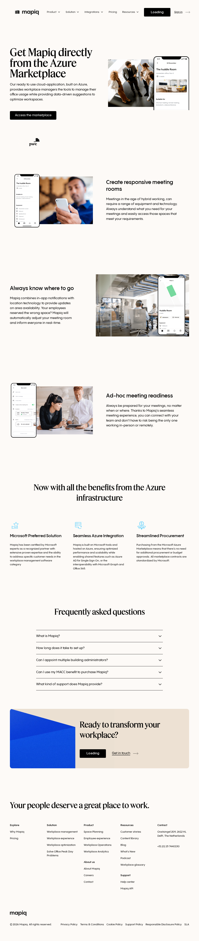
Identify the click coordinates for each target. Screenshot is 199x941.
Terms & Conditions (92, 924)
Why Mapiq (17, 831)
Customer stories (130, 831)
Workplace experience (60, 838)
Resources (127, 825)
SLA (186, 924)
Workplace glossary (132, 864)
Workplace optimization (61, 845)
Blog (123, 845)
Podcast (125, 858)
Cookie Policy (114, 924)
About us (89, 862)
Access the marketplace (33, 115)
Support (125, 875)
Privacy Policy (69, 924)
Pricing (113, 12)
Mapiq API (126, 888)
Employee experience (97, 838)
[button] (53, 12)
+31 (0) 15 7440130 (168, 846)
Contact (88, 882)
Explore (14, 825)
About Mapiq (92, 868)
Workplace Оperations (98, 845)
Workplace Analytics (96, 851)
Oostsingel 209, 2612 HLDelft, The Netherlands (171, 833)
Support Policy (134, 924)
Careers (89, 875)
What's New (127, 851)
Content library (129, 838)
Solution (52, 825)
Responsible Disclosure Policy (164, 924)
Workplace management (62, 831)
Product (89, 825)
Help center (127, 882)
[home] (27, 12)
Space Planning (93, 831)
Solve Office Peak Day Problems (60, 853)
